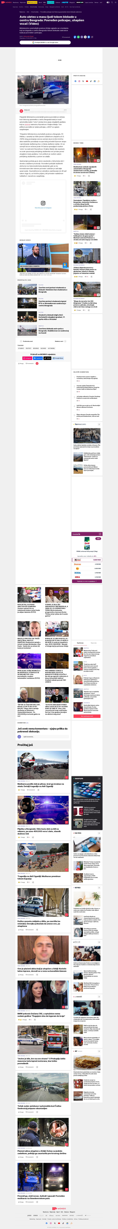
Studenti (21, 348)
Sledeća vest (59, 341)
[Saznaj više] (99, 424)
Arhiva (75, 1219)
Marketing (32, 1219)
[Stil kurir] (46, 1215)
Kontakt (44, 1219)
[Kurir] (29, 1215)
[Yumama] (79, 1215)
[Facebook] (75, 81)
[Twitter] (83, 81)
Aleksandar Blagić (28, 36)
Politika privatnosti (83, 1219)
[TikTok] (91, 81)
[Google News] (95, 81)
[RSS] (98, 81)
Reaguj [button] (21, 363)
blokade (43, 348)
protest (28, 348)
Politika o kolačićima (67, 1219)
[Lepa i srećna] (58, 1215)
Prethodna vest (28, 341)
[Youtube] (87, 81)
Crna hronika (34, 12)
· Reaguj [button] (78, 175)
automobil (51, 348)
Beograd (36, 348)
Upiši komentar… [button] (28, 737)
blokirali (27, 124)
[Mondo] (6, 2)
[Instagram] (79, 81)
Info (28, 12)
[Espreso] (35, 1215)
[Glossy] (51, 1215)
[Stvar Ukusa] (88, 1215)
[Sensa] (72, 1215)
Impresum (38, 1219)
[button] (66, 37)
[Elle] (41, 1215)
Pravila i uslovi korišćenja (54, 1219)
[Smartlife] (65, 1215)
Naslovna (22, 12)
